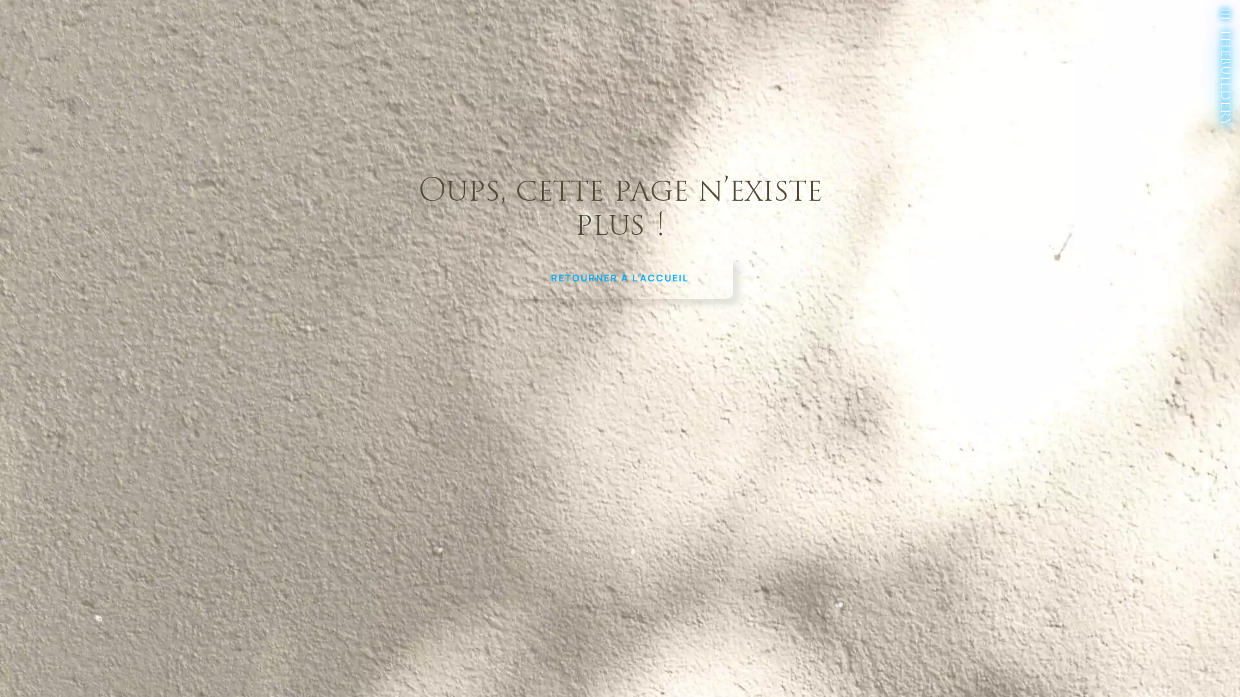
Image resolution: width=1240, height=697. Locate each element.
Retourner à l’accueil (620, 278)
